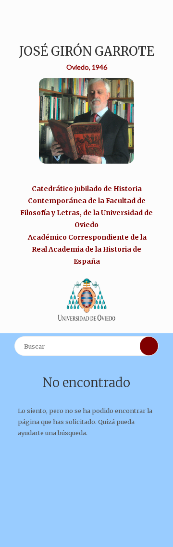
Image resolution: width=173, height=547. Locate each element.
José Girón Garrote (86, 51)
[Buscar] (149, 346)
